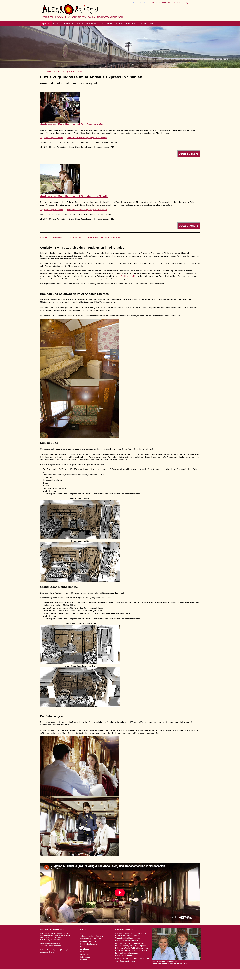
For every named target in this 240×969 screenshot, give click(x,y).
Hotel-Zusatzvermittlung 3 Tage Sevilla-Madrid (87, 138)
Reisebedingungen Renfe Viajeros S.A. (104, 237)
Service (143, 23)
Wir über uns (85, 949)
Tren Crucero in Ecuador (125, 961)
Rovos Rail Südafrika (123, 956)
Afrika (80, 23)
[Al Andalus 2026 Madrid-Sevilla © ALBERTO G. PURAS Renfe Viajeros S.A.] (60, 194)
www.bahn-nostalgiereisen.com (50, 946)
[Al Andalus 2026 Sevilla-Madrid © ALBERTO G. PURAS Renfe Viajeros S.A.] (60, 122)
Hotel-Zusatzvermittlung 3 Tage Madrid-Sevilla (87, 209)
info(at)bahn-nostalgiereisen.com (51, 943)
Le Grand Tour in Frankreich (126, 953)
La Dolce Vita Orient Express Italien (129, 943)
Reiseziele (130, 23)
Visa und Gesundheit (88, 941)
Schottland (68, 23)
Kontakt (153, 23)
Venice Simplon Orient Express (127, 938)
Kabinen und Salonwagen (51, 237)
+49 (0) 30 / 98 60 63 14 (161, 3)
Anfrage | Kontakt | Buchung (91, 936)
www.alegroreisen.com (47, 952)
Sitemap (83, 960)
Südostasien (92, 23)
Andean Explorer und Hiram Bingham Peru (132, 958)
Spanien (46, 23)
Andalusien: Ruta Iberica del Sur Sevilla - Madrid (74, 124)
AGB (82, 952)
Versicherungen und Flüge (90, 939)
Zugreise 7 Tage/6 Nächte (51, 138)
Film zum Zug (75, 237)
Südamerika (107, 23)
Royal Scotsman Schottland (126, 941)
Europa (56, 23)
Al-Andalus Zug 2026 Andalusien (68, 71)
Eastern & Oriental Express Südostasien (131, 950)
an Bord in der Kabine (127, 276)
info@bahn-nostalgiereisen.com (185, 3)
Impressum (84, 954)
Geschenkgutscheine (88, 944)
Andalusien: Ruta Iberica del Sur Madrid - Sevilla (74, 196)
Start (42, 71)
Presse (83, 947)
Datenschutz (85, 957)
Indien (119, 23)
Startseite (127, 3)
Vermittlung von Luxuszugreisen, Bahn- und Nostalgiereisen (82, 17)
